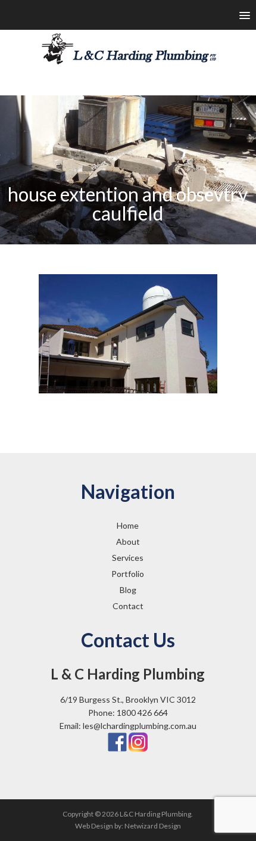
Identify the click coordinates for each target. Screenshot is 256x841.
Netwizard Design (152, 825)
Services (127, 558)
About (128, 541)
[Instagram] (138, 741)
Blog (128, 590)
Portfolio (127, 574)
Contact (128, 606)
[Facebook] (117, 741)
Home (128, 525)
